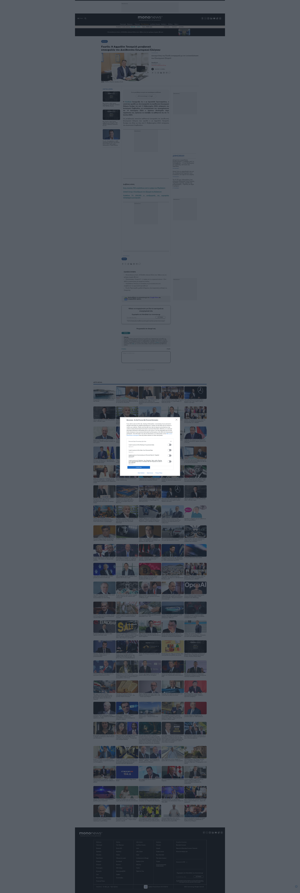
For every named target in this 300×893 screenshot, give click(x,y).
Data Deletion (141, 473)
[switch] (169, 445)
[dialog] (150, 446)
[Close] (177, 420)
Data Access (150, 473)
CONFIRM (139, 467)
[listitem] (150, 441)
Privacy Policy (158, 473)
